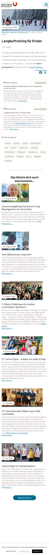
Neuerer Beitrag (11, 83)
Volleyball (37, 156)
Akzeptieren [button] (37, 551)
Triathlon (20, 156)
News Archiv (24, 497)
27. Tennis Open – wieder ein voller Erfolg (23, 359)
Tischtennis (9, 156)
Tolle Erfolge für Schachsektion (18, 465)
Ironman (16, 143)
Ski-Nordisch (22, 32)
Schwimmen (23, 148)
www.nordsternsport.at (23, 123)
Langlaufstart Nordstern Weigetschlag (17, 113)
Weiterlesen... (14, 129)
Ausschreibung (36, 67)
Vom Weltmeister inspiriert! (17, 254)
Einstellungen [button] (24, 551)
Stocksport (21, 152)
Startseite (5, 32)
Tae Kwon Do (33, 152)
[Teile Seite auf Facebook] (41, 72)
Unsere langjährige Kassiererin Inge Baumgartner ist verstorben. (21, 208)
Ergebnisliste (22, 433)
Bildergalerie (11, 433)
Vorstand (8, 161)
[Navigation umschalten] (46, 4)
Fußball (7, 143)
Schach (13, 148)
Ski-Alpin (34, 148)
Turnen (28, 156)
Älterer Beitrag (11, 109)
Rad (6, 148)
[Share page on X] (45, 72)
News (13, 32)
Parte (39, 221)
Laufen (25, 143)
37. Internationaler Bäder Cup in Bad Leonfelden (21, 412)
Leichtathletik (35, 143)
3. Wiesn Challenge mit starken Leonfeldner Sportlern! (18, 305)
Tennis (43, 152)
